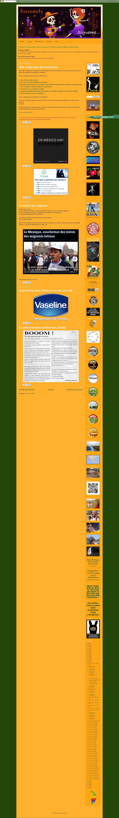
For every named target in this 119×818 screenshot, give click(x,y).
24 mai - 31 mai (92, 744)
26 (88, 643)
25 (88, 644)
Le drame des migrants (33, 205)
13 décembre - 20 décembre (92, 669)
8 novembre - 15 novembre (92, 695)
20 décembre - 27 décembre (92, 667)
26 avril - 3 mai (92, 751)
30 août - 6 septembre (93, 720)
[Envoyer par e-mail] (23, 122)
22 (88, 649)
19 (88, 655)
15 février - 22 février (93, 768)
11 (88, 786)
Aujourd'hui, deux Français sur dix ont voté (45, 290)
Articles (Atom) (31, 393)
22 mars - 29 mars (92, 760)
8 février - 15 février (93, 770)
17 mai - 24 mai (92, 746)
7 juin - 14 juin (92, 741)
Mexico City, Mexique (93, 282)
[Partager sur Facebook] (28, 122)
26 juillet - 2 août (92, 729)
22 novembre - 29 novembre (92, 689)
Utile (56, 41)
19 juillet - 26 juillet (93, 731)
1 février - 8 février (92, 772)
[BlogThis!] (25, 122)
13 (88, 782)
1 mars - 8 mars (92, 765)
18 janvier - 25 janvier (93, 775)
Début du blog (39, 41)
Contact (30, 41)
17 (88, 658)
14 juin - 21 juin (92, 739)
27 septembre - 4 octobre (94, 709)
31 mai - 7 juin (92, 743)
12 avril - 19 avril (92, 755)
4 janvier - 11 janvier (93, 778)
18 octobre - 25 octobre (93, 702)
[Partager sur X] (27, 122)
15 (88, 661)
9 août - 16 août (92, 725)
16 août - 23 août (92, 724)
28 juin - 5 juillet (92, 736)
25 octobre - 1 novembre (94, 699)
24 (88, 646)
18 (88, 656)
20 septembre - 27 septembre (92, 713)
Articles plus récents (27, 390)
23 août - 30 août (92, 722)
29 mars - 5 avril (92, 758)
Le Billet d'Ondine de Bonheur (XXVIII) (42, 327)
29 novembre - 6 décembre (92, 686)
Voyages (49, 41)
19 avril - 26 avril (92, 753)
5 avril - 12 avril (92, 756)
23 (88, 648)
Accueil (22, 41)
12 (88, 784)
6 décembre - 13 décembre (92, 672)
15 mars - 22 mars (92, 761)
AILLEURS (29, 112)
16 (88, 660)
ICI (20, 112)
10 (88, 787)
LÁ (23, 112)
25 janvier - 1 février (93, 773)
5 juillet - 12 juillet (92, 734)
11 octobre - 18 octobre (93, 705)
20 (88, 653)
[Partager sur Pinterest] (30, 122)
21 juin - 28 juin (92, 737)
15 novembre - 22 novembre (92, 692)
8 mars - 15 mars (92, 763)
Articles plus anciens (75, 390)
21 (88, 651)
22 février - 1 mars (92, 766)
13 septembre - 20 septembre (92, 716)
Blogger (65, 813)
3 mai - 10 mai (92, 749)
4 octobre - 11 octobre (93, 708)
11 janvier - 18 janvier (93, 777)
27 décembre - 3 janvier (93, 663)
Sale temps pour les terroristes (38, 67)
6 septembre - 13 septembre (92, 719)
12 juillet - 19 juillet (93, 732)
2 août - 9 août (92, 727)
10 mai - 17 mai (92, 748)
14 (88, 781)
